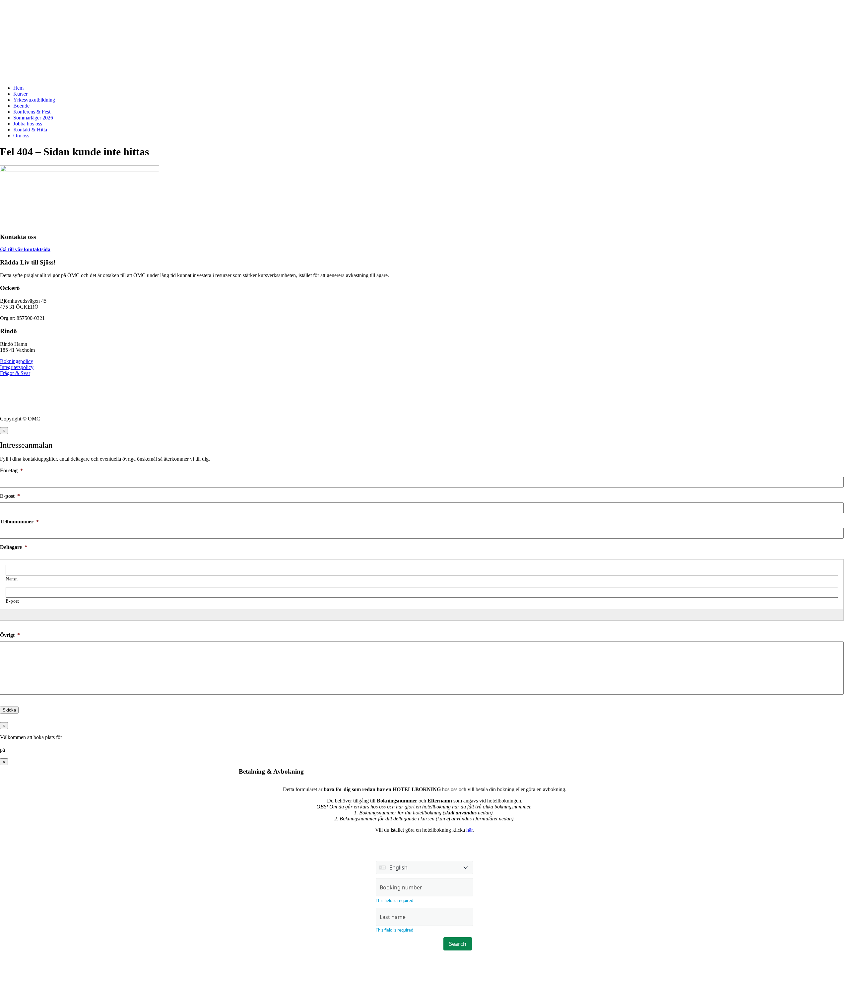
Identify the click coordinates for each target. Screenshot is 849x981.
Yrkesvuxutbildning (34, 100)
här (469, 830)
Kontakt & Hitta (30, 129)
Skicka (9, 710)
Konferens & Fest (31, 111)
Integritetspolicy (16, 367)
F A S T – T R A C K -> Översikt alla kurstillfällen (56, 8)
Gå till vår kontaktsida (25, 249)
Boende (21, 106)
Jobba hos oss (27, 123)
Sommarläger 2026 (33, 117)
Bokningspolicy (16, 361)
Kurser (20, 94)
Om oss (21, 135)
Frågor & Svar (15, 373)
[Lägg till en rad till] (418, 614)
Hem (18, 88)
